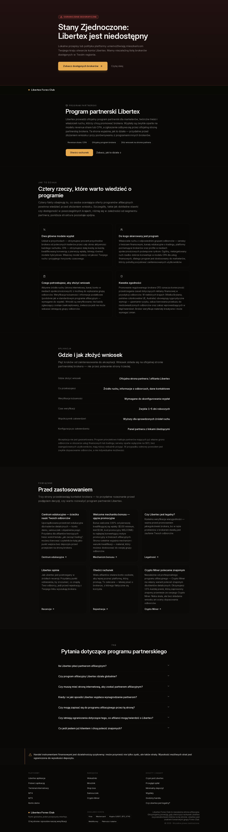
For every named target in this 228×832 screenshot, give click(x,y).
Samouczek (92, 793)
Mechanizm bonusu (103, 557)
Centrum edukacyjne (53, 557)
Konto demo (34, 803)
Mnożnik (91, 783)
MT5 (30, 798)
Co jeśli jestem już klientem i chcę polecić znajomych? (90, 728)
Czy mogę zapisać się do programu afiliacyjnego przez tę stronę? (96, 707)
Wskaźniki (92, 778)
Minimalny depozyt (155, 788)
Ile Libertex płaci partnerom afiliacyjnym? (82, 665)
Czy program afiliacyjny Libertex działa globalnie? (87, 676)
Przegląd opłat (152, 783)
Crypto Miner (152, 609)
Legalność (150, 557)
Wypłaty (150, 793)
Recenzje (47, 609)
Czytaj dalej (117, 66)
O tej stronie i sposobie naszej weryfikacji (47, 821)
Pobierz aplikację (36, 783)
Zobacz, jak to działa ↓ (108, 152)
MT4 (30, 793)
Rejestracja (99, 609)
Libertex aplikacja (36, 778)
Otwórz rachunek (79, 152)
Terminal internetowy (38, 788)
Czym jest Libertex (154, 778)
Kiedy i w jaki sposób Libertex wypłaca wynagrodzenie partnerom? (97, 697)
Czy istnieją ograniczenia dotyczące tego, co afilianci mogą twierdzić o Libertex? (105, 717)
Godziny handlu (153, 798)
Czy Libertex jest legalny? (158, 803)
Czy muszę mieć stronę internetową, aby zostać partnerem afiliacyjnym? (100, 686)
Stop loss (91, 788)
